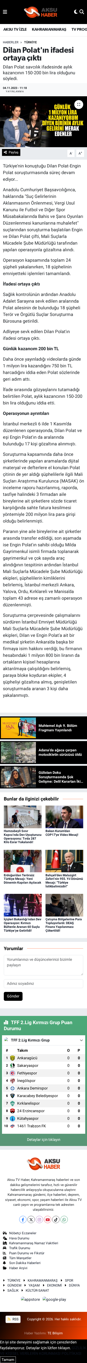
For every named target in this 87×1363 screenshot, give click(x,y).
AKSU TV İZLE (15, 30)
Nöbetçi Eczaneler (22, 1233)
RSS (15, 1319)
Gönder (13, 996)
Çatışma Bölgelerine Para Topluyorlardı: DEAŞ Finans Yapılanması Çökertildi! (64, 924)
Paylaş (14, 152)
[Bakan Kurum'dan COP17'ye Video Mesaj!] (64, 816)
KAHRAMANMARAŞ (49, 30)
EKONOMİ (54, 1285)
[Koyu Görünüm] (76, 12)
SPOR (69, 1281)
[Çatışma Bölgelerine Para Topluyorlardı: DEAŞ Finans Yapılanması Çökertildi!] (64, 905)
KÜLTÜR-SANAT (37, 1291)
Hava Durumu (19, 1238)
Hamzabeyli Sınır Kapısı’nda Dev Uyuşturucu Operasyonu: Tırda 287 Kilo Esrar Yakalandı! (22, 836)
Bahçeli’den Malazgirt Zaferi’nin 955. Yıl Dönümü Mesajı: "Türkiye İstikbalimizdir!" (64, 880)
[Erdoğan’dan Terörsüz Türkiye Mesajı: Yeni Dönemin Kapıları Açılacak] (23, 860)
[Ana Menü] (5, 12)
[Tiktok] (56, 1219)
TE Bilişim (55, 1333)
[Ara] (81, 12)
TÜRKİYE (30, 42)
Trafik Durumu (19, 1248)
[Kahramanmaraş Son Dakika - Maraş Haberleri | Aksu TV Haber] (40, 12)
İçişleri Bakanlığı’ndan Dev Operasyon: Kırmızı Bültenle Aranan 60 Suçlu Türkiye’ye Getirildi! (22, 924)
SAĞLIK (13, 1291)
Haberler (11, 42)
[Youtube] (47, 1219)
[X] (31, 1219)
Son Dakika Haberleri (25, 1263)
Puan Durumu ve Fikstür (26, 1253)
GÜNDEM (14, 1285)
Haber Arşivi (18, 1268)
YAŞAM (34, 1285)
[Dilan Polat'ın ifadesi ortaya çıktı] (43, 121)
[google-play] (54, 1300)
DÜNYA (74, 1285)
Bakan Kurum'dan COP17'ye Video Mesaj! (62, 832)
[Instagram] (39, 1219)
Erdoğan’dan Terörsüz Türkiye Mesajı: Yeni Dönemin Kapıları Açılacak (22, 879)
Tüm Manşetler (20, 1258)
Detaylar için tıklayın (43, 1139)
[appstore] (31, 1300)
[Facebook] (23, 1219)
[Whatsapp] (64, 1219)
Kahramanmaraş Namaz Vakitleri (33, 1243)
